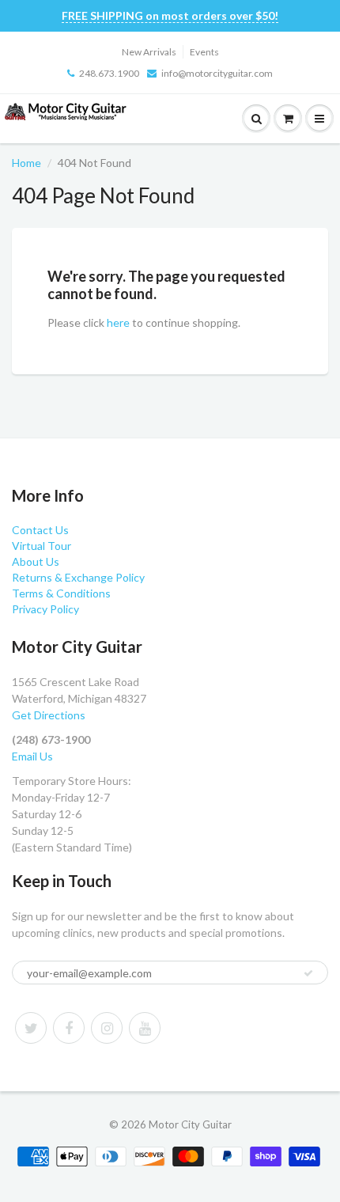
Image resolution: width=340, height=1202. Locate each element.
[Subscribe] (308, 973)
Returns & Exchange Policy (78, 577)
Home (26, 162)
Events (204, 52)
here (118, 322)
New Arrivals (149, 52)
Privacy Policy (45, 609)
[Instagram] (107, 1028)
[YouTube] (145, 1028)
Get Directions (48, 715)
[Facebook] (69, 1028)
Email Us (32, 756)
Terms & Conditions (61, 593)
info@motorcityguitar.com (217, 73)
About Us (35, 561)
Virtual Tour (41, 545)
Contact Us (40, 530)
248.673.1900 (109, 73)
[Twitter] (31, 1028)
